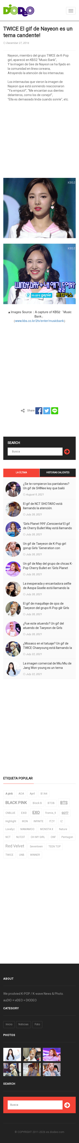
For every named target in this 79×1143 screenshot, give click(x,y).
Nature (63, 829)
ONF (53, 837)
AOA (21, 793)
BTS (64, 802)
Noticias (23, 1024)
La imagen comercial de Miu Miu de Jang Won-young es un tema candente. (47, 668)
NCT (8, 837)
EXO (36, 812)
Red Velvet (14, 846)
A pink (9, 793)
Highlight (10, 821)
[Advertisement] (39, 141)
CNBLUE (10, 812)
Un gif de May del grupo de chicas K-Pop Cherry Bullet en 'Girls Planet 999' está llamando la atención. (48, 568)
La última (21, 472)
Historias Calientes (57, 472)
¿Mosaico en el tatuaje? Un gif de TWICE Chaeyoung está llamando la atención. (47, 648)
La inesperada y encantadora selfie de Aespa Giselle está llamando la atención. (47, 588)
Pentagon (67, 837)
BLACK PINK (16, 802)
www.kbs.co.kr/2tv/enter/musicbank (39, 320)
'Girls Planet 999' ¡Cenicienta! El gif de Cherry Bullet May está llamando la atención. (47, 528)
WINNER (35, 854)
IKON (25, 821)
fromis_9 (50, 812)
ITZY (52, 821)
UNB (21, 854)
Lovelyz (10, 829)
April (32, 793)
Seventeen (36, 846)
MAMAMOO (27, 829)
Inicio (9, 1024)
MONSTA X (46, 829)
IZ (61, 821)
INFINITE (38, 821)
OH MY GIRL (38, 837)
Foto (37, 1024)
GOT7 (65, 812)
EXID (24, 812)
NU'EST (20, 837)
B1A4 (44, 793)
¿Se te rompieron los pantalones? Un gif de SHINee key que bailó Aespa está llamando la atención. (46, 488)
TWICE (9, 854)
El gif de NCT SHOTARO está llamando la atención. (42, 506)
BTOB (51, 803)
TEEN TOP (54, 846)
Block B (37, 803)
